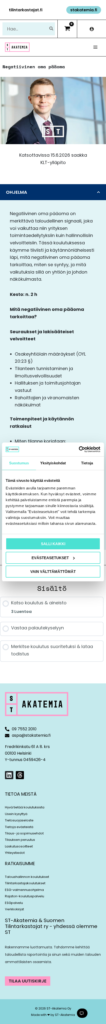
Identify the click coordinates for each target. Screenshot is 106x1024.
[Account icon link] (91, 29)
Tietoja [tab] (87, 463)
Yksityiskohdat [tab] (53, 463)
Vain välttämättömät (53, 571)
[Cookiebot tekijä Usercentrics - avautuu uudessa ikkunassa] (78, 449)
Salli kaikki (53, 544)
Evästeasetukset (50, 558)
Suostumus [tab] (19, 463)
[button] (25, 10)
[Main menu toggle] (95, 47)
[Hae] (51, 28)
